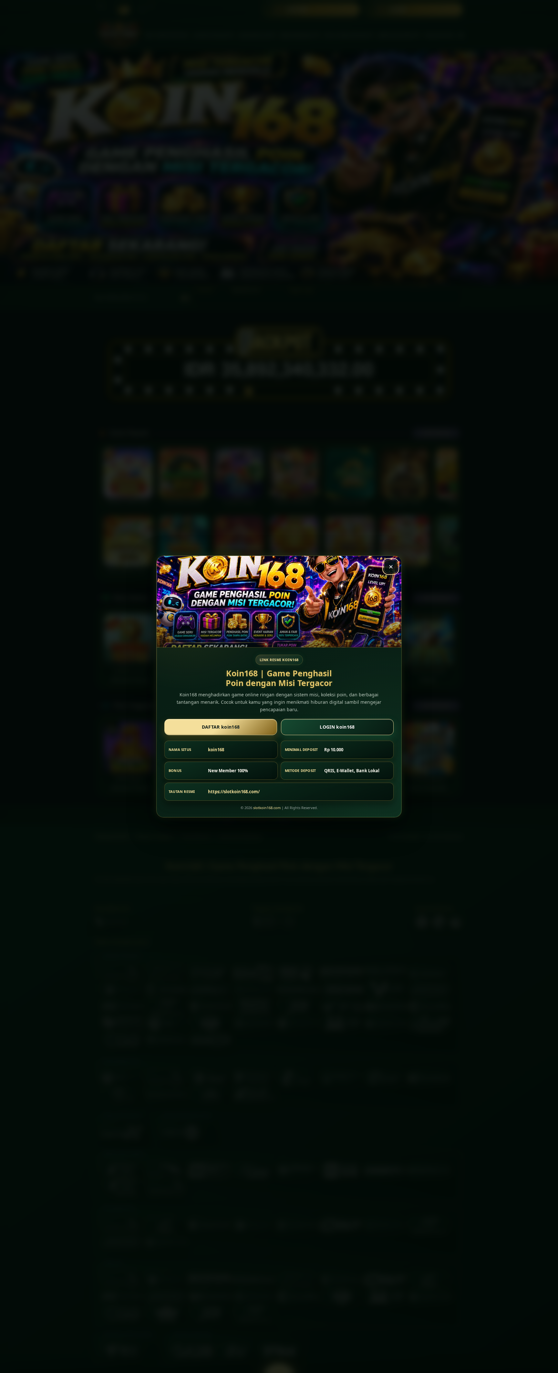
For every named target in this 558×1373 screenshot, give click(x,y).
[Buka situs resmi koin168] (279, 602)
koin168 (216, 750)
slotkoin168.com (267, 807)
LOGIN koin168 (337, 727)
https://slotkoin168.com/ (234, 792)
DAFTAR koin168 (221, 727)
